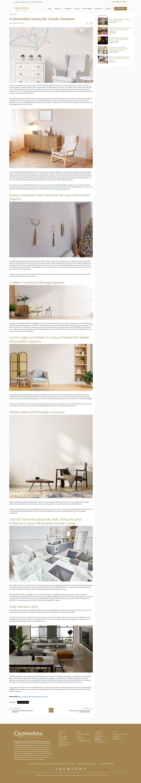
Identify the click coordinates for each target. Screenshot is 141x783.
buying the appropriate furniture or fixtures (25, 395)
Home (49, 8)
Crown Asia (12, 687)
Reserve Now (120, 8)
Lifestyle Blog (62, 736)
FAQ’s (60, 734)
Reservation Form (64, 742)
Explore (76, 8)
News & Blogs (87, 8)
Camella (79, 736)
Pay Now (108, 8)
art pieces (12, 598)
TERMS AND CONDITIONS (97, 775)
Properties (67, 8)
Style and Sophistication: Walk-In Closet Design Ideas (119, 20)
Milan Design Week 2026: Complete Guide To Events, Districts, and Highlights (120, 29)
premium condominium (62, 189)
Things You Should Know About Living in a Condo (79, 711)
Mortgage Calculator (120, 734)
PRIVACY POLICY (82, 775)
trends (45, 98)
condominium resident (65, 100)
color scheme (19, 274)
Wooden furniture (15, 509)
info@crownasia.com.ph (22, 2)
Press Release (62, 738)
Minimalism (12, 98)
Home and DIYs (23, 702)
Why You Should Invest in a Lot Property (22, 711)
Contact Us (98, 8)
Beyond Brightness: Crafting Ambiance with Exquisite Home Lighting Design (119, 39)
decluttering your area (77, 325)
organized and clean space (45, 678)
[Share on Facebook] (87, 23)
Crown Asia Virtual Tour (64, 745)
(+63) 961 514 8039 (36, 2)
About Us (58, 8)
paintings (35, 587)
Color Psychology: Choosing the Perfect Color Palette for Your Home (119, 58)
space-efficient (84, 102)
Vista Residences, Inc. (83, 740)
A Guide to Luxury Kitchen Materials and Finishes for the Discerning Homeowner (118, 49)
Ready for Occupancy (98, 739)
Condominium (99, 736)
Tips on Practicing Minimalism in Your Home (33, 696)
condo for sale (70, 89)
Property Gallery (100, 742)
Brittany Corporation (83, 734)
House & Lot (99, 734)
